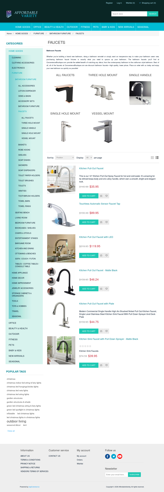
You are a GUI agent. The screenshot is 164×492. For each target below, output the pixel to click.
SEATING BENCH (22, 212)
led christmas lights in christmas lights (23, 417)
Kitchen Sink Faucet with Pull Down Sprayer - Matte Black (108, 339)
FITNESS (85, 26)
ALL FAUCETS (27, 117)
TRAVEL (15, 311)
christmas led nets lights (17, 390)
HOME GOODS (22, 26)
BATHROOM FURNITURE (25, 79)
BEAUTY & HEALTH (54, 26)
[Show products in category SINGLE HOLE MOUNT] (65, 131)
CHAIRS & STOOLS (23, 233)
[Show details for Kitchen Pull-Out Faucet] (61, 180)
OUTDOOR (72, 26)
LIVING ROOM (21, 217)
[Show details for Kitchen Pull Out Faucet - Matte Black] (61, 282)
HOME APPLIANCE (20, 272)
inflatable (11, 413)
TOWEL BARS (24, 201)
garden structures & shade (18, 401)
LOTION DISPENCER (27, 91)
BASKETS (22, 144)
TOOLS (15, 301)
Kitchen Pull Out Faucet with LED (96, 237)
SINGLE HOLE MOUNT (31, 133)
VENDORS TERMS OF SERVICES (34, 471)
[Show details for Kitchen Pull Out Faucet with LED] (61, 248)
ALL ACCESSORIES (26, 85)
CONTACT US (54, 456)
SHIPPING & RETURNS (30, 467)
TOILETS (22, 185)
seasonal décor (14, 424)
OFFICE (37, 26)
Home (9, 33)
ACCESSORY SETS (26, 101)
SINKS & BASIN (24, 96)
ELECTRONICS (18, 67)
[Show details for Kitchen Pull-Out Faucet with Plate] (61, 315)
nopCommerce (34, 487)
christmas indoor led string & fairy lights (24, 382)
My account (81, 456)
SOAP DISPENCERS (26, 170)
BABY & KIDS (108, 26)
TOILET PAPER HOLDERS (29, 175)
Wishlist (80, 463)
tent (25, 424)
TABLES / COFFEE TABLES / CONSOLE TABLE (27, 265)
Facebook (107, 456)
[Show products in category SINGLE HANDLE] (140, 93)
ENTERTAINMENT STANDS (26, 238)
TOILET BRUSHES (26, 180)
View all (11, 430)
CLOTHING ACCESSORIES (23, 62)
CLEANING (16, 57)
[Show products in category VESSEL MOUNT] (103, 131)
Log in (119, 3)
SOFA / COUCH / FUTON (25, 258)
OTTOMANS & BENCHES (25, 253)
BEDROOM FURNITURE (25, 222)
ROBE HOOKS (24, 149)
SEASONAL (143, 26)
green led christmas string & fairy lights (24, 405)
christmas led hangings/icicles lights (22, 386)
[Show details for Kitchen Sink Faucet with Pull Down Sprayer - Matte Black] (61, 350)
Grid (152, 158)
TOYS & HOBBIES (19, 306)
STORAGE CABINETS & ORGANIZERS (22, 294)
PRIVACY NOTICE (27, 463)
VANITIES (22, 190)
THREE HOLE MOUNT (31, 123)
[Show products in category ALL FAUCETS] (65, 93)
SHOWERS (22, 165)
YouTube (119, 456)
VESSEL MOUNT (28, 138)
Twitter (113, 456)
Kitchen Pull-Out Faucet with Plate (96, 303)
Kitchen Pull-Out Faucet (91, 168)
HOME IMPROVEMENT (21, 283)
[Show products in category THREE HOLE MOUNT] (103, 93)
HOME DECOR (18, 278)
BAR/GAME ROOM (23, 243)
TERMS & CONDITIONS (30, 459)
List (156, 158)
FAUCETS (22, 111)
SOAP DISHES (24, 160)
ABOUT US (25, 456)
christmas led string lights (18, 394)
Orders (80, 459)
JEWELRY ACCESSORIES (22, 288)
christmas (11, 378)
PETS (96, 26)
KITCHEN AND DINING (24, 248)
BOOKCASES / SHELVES (25, 228)
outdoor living (16, 421)
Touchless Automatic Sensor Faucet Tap (99, 203)
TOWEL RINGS (24, 206)
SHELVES (22, 155)
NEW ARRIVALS (126, 26)
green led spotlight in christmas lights (23, 409)
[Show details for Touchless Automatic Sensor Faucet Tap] (61, 215)
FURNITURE (17, 73)
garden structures (15, 398)
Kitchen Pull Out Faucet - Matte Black (98, 270)
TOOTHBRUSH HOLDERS (29, 196)
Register (109, 3)
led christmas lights (25, 413)
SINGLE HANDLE (29, 128)
